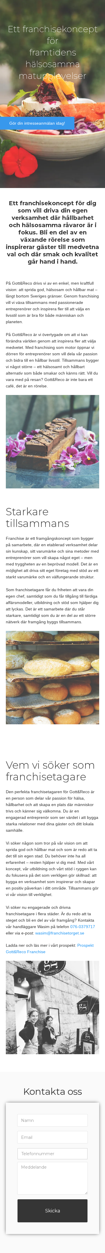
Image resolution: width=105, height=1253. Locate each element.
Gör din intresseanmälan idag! (37, 123)
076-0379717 (82, 926)
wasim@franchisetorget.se (59, 933)
